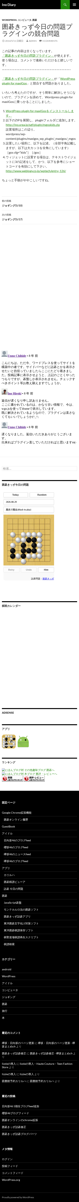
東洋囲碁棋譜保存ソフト (18, 930)
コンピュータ (24, 19)
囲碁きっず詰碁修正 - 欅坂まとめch (51, 1053)
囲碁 (34, 19)
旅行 (4, 1010)
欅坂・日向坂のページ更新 (18, 1043)
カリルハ (9, 875)
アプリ (6, 868)
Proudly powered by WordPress (18, 1197)
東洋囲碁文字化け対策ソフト (21, 923)
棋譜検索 (9, 944)
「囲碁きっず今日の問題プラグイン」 (28, 55)
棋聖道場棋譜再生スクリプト (21, 937)
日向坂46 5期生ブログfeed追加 (20, 1106)
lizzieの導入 (9, 1063)
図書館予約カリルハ (14, 1081)
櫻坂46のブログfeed (16, 847)
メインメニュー (74, 4)
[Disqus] (39, 287)
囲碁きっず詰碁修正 (14, 1053)
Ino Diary (9, 4)
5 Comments (49, 40)
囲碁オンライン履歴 (16, 819)
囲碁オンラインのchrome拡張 (20, 1120)
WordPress (9, 19)
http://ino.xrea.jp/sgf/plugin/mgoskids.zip (33, 125)
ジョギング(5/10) (12, 203)
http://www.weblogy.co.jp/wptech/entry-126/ (36, 171)
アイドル (7, 833)
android (6, 969)
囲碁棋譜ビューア (14, 881)
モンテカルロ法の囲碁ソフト (21, 909)
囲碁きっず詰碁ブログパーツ (19, 1133)
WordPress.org (11, 1179)
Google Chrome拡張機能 (16, 812)
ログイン (7, 1159)
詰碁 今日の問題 (13, 888)
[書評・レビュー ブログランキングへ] (34, 778)
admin (33, 40)
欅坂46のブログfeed (16, 861)
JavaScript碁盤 (12, 902)
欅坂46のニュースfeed (17, 854)
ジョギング (8, 997)
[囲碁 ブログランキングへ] (12, 778)
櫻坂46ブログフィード (15, 1113)
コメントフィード (12, 1173)
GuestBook (8, 826)
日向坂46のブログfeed (17, 840)
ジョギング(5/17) (12, 217)
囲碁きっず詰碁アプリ (17, 916)
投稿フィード (10, 1166)
